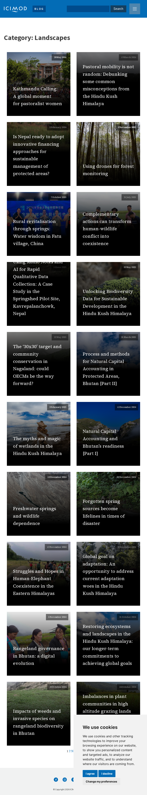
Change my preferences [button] (101, 781)
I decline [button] (106, 773)
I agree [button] (90, 773)
